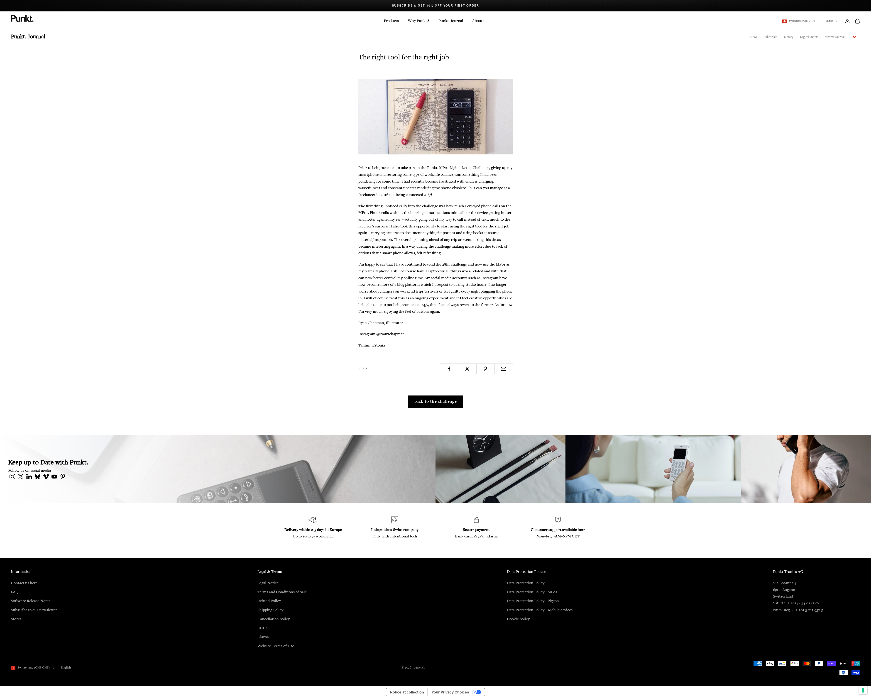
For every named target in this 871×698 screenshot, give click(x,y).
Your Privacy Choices (450, 692)
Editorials (770, 37)
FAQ (14, 592)
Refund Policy (269, 601)
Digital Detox (809, 37)
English (829, 21)
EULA (262, 628)
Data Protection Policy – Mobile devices (540, 610)
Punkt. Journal (450, 21)
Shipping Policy (270, 610)
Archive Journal (835, 37)
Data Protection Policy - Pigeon (533, 601)
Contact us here (24, 583)
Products (391, 21)
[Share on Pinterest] (485, 369)
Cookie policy (518, 619)
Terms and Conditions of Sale (282, 592)
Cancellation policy (273, 619)
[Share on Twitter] (467, 369)
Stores (16, 619)
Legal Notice (268, 583)
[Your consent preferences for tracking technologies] (863, 690)
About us (479, 21)
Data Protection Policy (525, 583)
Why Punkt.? (418, 21)
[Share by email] (504, 369)
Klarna (263, 637)
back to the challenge (435, 402)
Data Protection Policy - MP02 (532, 592)
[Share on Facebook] (449, 369)
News (754, 37)
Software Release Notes (30, 601)
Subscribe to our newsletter (34, 610)
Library (788, 37)
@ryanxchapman (390, 334)
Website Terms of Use (275, 646)
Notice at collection (407, 692)
